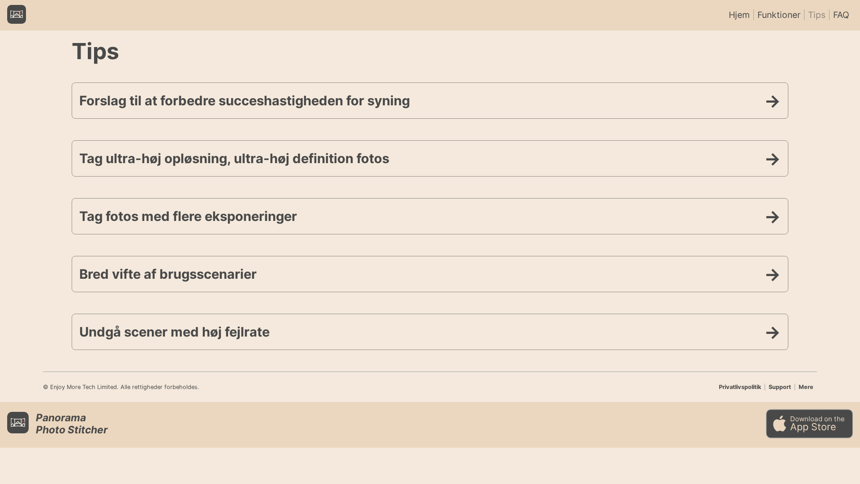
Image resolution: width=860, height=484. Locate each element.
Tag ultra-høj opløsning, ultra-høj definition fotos (234, 158)
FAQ (841, 14)
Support (780, 387)
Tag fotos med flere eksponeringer (188, 216)
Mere (806, 387)
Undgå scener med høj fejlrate (174, 332)
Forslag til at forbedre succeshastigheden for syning (244, 100)
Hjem (739, 14)
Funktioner (778, 14)
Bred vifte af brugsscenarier (168, 274)
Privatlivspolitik (740, 387)
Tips (817, 14)
